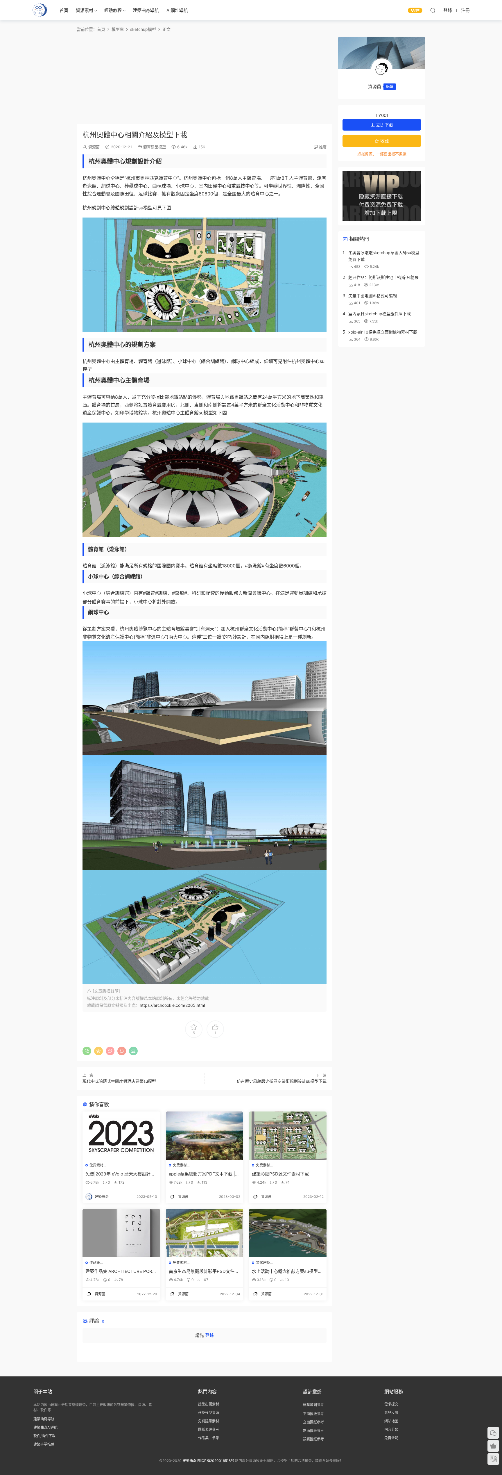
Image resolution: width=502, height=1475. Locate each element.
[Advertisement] (204, 77)
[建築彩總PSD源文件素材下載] (288, 1135)
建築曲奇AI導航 (45, 1427)
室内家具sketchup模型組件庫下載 (379, 313)
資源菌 (94, 147)
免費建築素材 (208, 1421)
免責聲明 (391, 1438)
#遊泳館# (255, 566)
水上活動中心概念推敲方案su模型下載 (287, 1271)
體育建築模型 (154, 147)
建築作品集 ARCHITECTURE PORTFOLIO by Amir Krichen (120, 1271)
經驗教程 (113, 10)
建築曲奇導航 (146, 10)
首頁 (64, 10)
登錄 (209, 1335)
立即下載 (384, 125)
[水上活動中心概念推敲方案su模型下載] (288, 1233)
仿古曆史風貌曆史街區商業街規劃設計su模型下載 (282, 1081)
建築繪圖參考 (313, 1405)
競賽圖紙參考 (313, 1439)
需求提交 (391, 1404)
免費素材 (96, 1165)
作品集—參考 (208, 1438)
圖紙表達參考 (208, 1429)
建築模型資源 (208, 1412)
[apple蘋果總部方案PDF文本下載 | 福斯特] (204, 1135)
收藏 (384, 141)
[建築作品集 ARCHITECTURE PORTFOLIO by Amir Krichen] (121, 1233)
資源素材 (84, 10)
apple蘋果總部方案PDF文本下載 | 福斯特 (202, 1174)
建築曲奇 (189, 1460)
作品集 (94, 1262)
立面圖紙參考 (313, 1422)
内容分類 (391, 1429)
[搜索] (433, 10)
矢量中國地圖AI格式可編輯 (372, 295)
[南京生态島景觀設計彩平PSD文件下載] (204, 1233)
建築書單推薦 (43, 1444)
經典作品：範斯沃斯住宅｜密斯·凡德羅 (383, 277)
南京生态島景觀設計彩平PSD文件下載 (204, 1271)
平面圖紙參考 (313, 1414)
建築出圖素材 (208, 1404)
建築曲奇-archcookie (40, 10)
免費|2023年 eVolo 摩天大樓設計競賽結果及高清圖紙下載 (120, 1174)
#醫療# (179, 593)
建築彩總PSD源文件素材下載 (280, 1174)
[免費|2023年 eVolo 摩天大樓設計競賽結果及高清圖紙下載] (121, 1135)
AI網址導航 (177, 10)
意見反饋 (391, 1412)
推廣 (323, 147)
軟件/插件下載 (44, 1436)
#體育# (150, 593)
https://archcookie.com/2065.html (172, 1005)
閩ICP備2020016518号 (215, 1460)
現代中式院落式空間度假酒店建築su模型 (119, 1081)
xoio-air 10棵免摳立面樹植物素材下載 (382, 331)
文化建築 (263, 1262)
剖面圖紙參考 (313, 1430)
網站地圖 (391, 1421)
